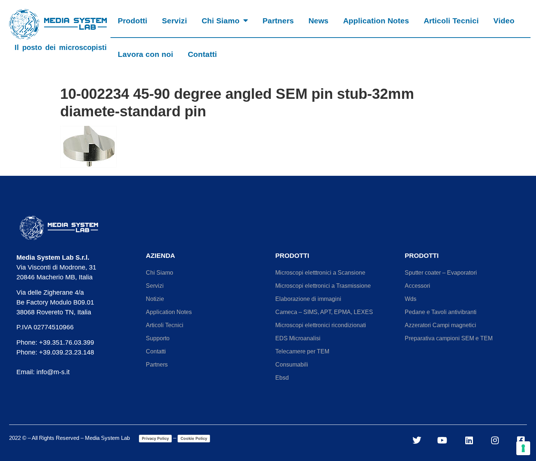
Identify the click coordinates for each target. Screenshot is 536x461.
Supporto (158, 338)
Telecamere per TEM (302, 351)
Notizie (155, 299)
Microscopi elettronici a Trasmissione (323, 286)
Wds (410, 299)
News (318, 20)
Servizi (174, 20)
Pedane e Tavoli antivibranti (441, 312)
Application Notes (376, 20)
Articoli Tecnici (451, 20)
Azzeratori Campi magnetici (440, 325)
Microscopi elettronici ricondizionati (320, 325)
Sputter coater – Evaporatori (441, 273)
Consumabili (291, 364)
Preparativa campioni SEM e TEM (449, 338)
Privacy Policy (155, 438)
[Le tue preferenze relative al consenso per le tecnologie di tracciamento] (523, 448)
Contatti (202, 54)
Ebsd (282, 378)
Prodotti (132, 20)
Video (503, 20)
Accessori (417, 286)
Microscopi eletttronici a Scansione (320, 273)
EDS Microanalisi (298, 338)
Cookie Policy (193, 438)
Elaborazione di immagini (308, 299)
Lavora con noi (145, 54)
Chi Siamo (221, 20)
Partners (278, 20)
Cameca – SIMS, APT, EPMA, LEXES (324, 312)
